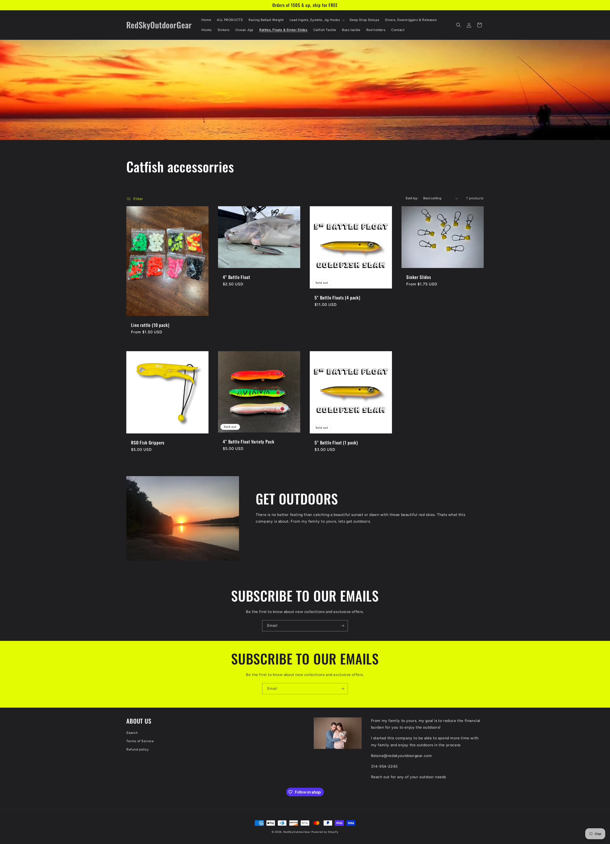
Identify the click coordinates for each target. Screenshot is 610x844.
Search (132, 733)
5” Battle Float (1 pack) (336, 442)
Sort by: (412, 198)
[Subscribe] (342, 625)
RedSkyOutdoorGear (297, 832)
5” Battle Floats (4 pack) (337, 297)
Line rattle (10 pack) (150, 325)
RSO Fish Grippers (147, 442)
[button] (317, 20)
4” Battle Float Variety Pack (248, 441)
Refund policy (137, 750)
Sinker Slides (418, 277)
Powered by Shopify (324, 832)
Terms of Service (140, 741)
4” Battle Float (236, 277)
